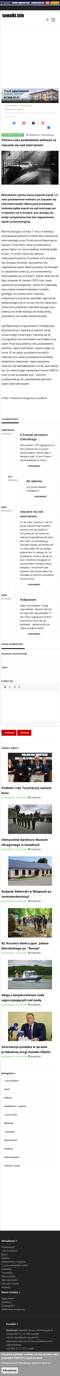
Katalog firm (8, 1305)
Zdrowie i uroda (12, 1166)
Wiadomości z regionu (14, 109)
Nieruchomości (11, 1157)
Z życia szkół (10, 1115)
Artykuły (8, 1149)
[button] (5, 687)
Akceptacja (9, 1370)
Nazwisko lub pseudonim (14, 653)
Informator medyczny (13, 1309)
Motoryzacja (10, 1140)
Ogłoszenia (7, 1298)
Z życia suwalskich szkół (14, 1265)
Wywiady (8, 1123)
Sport (7, 1089)
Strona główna (11, 105)
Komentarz (7, 681)
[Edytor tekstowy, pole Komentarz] (30, 710)
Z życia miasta (11, 1081)
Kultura (8, 1098)
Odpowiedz (34, 466)
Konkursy (6, 1302)
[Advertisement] (30, 57)
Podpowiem (28, 599)
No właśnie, (34, 481)
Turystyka (9, 1132)
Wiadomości (26, 105)
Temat (4, 667)
